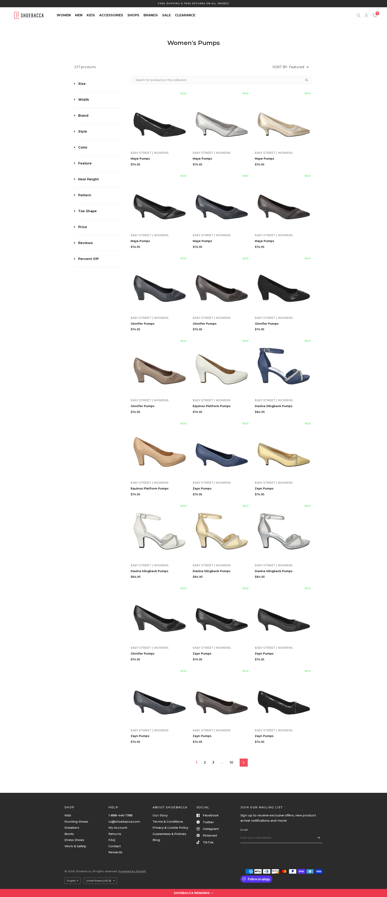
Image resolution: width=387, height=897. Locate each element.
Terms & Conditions (168, 821)
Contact (114, 846)
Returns (114, 834)
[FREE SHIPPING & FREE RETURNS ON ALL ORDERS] (193, 3)
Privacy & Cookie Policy (170, 827)
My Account (117, 827)
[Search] (358, 15)
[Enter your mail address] (318, 838)
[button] (193, 893)
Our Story (160, 815)
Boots (69, 834)
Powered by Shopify (132, 871)
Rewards (115, 852)
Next (244, 763)
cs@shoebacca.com (124, 821)
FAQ (111, 840)
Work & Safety (75, 846)
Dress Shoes (74, 840)
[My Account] (366, 15)
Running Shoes (76, 821)
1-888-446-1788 (120, 815)
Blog (156, 840)
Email (244, 829)
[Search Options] (306, 80)
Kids (67, 815)
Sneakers (71, 827)
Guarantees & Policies (169, 834)
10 (231, 762)
